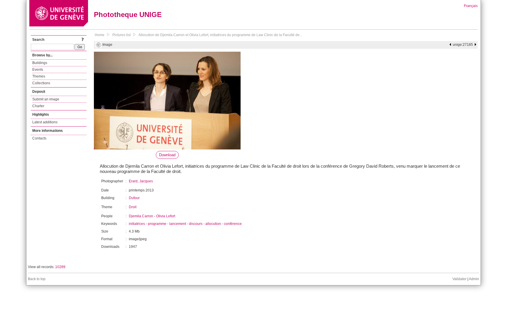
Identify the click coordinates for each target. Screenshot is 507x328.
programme (157, 224)
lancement (177, 224)
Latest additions (45, 122)
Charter (38, 106)
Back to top (36, 279)
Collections (41, 83)
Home (99, 35)
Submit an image (45, 99)
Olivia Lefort (165, 216)
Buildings (39, 63)
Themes (38, 76)
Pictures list (121, 35)
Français (471, 6)
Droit (132, 207)
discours (195, 224)
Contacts (39, 138)
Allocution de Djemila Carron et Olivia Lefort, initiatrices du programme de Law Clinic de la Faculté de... (220, 35)
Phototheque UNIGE (128, 14)
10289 (60, 267)
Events (37, 70)
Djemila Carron (141, 216)
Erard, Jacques (141, 181)
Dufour (134, 198)
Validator (459, 279)
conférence (233, 224)
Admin (474, 279)
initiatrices (137, 224)
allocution (213, 224)
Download (167, 155)
